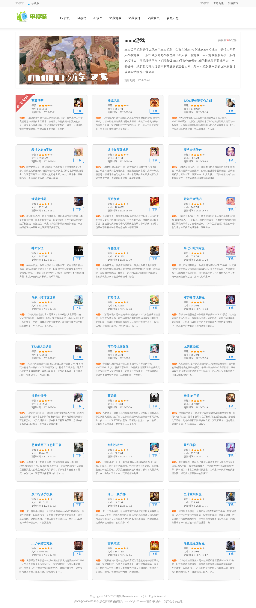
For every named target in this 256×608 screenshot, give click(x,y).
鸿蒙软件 (135, 18)
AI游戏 (81, 18)
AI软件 (97, 18)
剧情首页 (233, 3)
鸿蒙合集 (154, 18)
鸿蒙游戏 (115, 18)
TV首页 (20, 3)
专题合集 (218, 3)
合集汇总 (173, 18)
